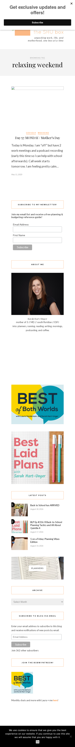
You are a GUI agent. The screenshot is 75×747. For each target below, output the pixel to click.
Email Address (21, 224)
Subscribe (20, 644)
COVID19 (31, 133)
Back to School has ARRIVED (44, 505)
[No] (70, 736)
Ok (37, 742)
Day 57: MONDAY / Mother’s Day (37, 138)
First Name (19, 235)
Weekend (43, 133)
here (55, 700)
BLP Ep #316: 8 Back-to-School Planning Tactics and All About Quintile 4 (46, 525)
